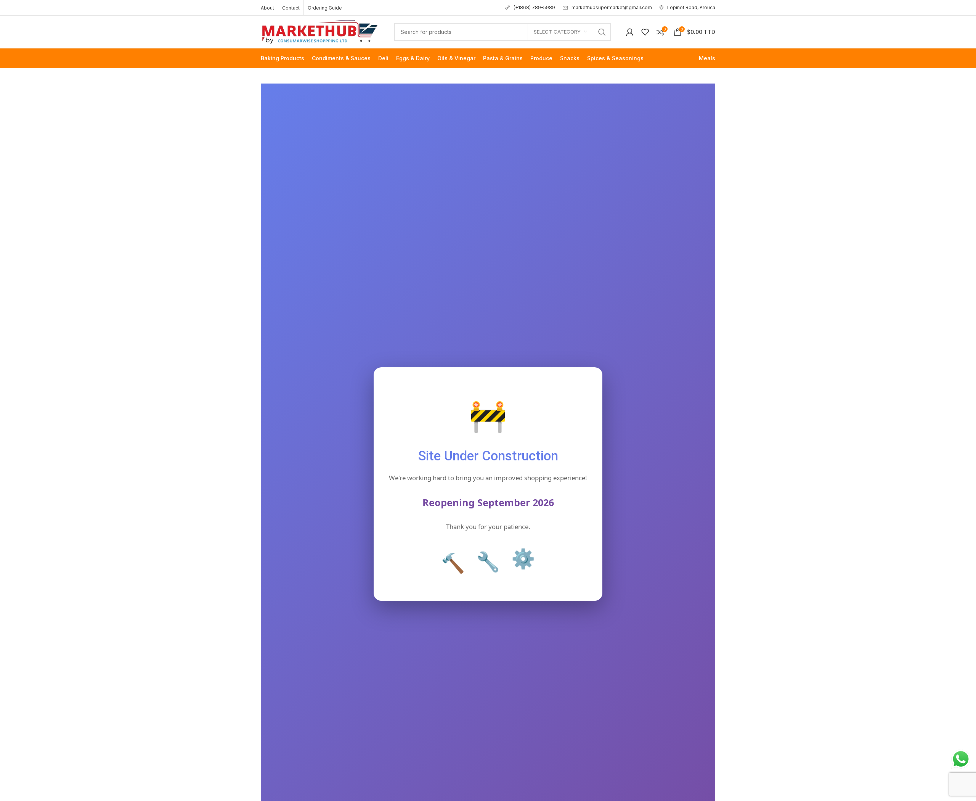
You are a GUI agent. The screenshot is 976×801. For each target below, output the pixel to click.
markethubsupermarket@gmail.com (611, 7)
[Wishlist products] (645, 32)
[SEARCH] (602, 32)
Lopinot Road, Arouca (691, 7)
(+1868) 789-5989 (534, 7)
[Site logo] (320, 31)
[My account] (629, 32)
